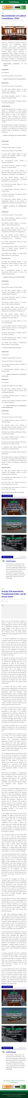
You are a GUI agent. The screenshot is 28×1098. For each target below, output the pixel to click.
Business (8, 538)
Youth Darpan (14, 2)
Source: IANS (16, 520)
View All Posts (22, 556)
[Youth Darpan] (4, 7)
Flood (12, 502)
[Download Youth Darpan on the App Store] (22, 7)
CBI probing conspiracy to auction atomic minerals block (14, 1081)
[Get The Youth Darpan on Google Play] (17, 7)
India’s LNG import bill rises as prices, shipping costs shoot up (14, 524)
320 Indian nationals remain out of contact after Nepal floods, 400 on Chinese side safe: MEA (14, 506)
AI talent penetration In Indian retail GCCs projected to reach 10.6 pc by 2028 (14, 542)
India (3, 13)
